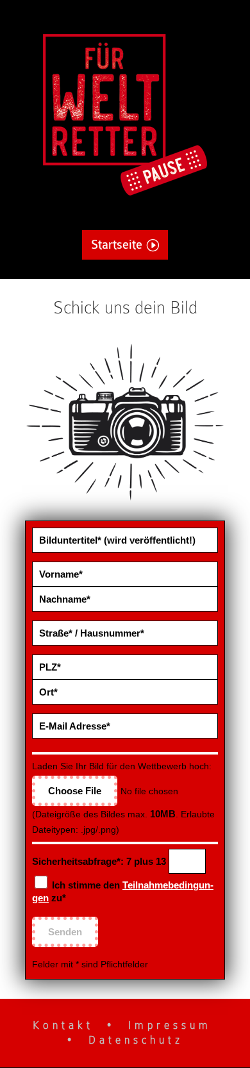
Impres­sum (170, 1025)
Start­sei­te (116, 245)
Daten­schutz (135, 1040)
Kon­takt (63, 1025)
